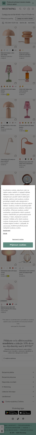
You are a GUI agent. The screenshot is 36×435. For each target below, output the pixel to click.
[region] (18, 217)
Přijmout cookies (18, 245)
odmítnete (6, 226)
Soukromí (6, 230)
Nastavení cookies (18, 239)
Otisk (5, 233)
